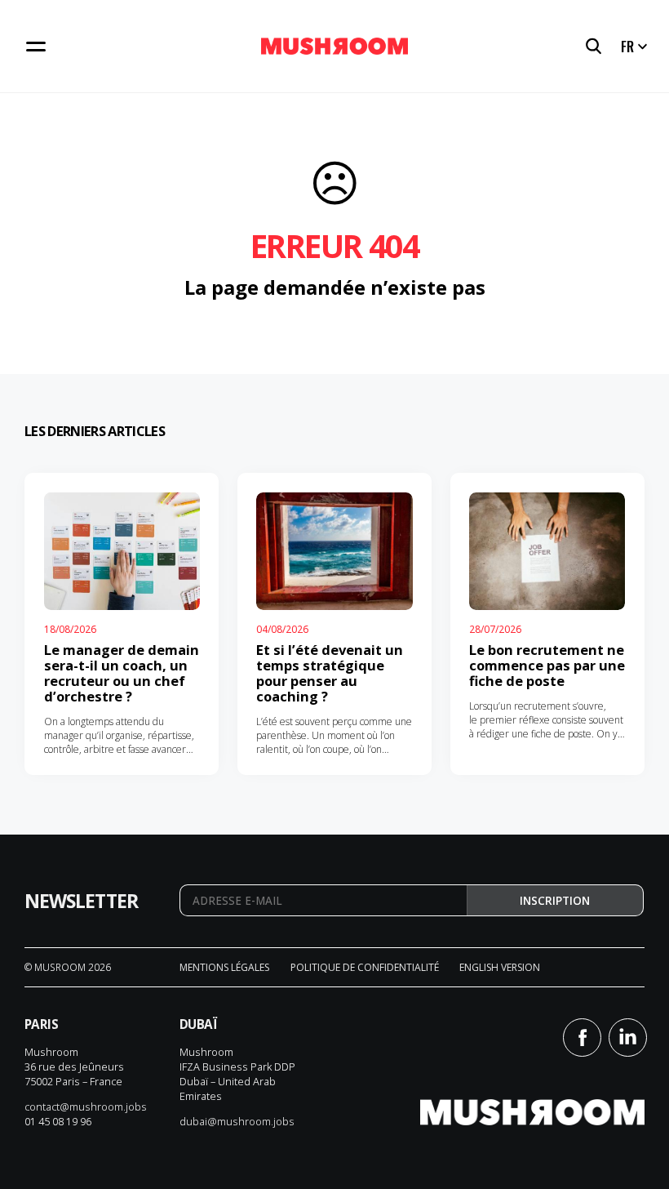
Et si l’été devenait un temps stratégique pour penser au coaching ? (329, 673)
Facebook (582, 1037)
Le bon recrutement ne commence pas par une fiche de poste (547, 665)
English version (499, 967)
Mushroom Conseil (334, 46)
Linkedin (628, 1037)
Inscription (555, 900)
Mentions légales (224, 967)
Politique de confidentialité (364, 967)
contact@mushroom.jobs (85, 1106)
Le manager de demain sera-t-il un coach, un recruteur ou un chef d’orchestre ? (121, 673)
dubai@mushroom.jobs (237, 1121)
